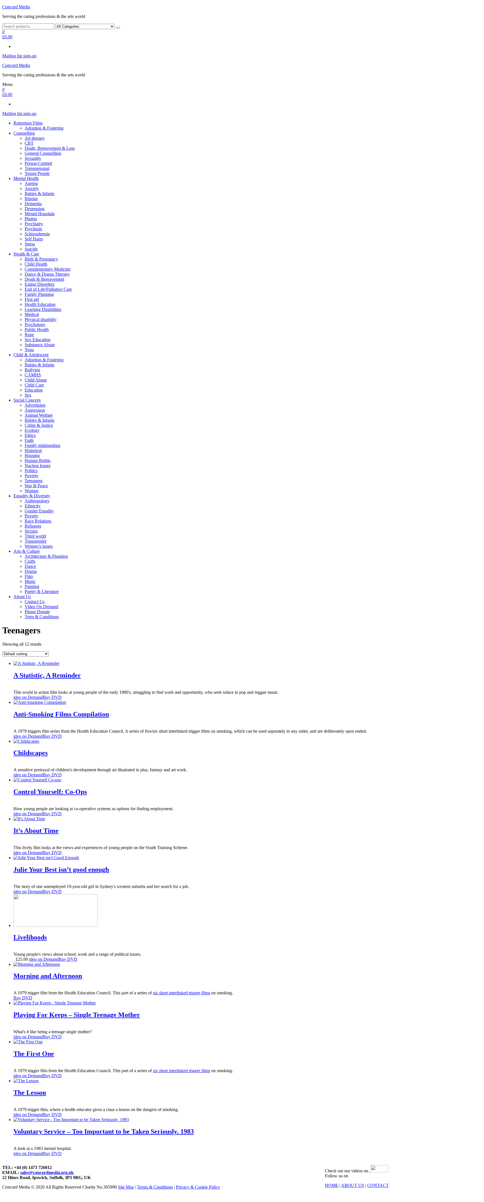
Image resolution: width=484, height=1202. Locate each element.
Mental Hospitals (40, 213)
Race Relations (38, 521)
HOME (331, 1185)
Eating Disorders (39, 284)
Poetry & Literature (42, 591)
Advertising (35, 405)
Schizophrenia (37, 233)
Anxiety (32, 188)
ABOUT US (352, 1185)
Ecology (32, 430)
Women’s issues (39, 546)
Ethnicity (33, 505)
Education (34, 390)
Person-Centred (38, 163)
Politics (31, 470)
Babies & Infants (39, 193)
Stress (30, 244)
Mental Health (26, 178)
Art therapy (35, 138)
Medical (32, 314)
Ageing (31, 183)
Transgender (35, 541)
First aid (32, 299)
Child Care (34, 385)
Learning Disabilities (43, 309)
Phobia (31, 218)
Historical (33, 450)
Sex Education (37, 339)
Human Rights (37, 460)
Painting (32, 586)
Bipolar (31, 198)
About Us (22, 596)
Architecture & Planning (46, 556)
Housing (32, 455)
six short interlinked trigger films (181, 992)
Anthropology (37, 500)
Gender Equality (39, 511)
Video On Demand (41, 606)
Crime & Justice (39, 425)
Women (31, 490)
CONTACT (378, 1185)
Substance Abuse (40, 344)
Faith (29, 440)
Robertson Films (28, 123)
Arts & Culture (26, 551)
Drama (31, 571)
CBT (29, 143)
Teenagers (34, 480)
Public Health (37, 329)
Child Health (36, 264)
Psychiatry (34, 223)
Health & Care (26, 254)
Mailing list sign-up (19, 55)
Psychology (35, 324)
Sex (28, 395)
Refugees (33, 526)
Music (30, 581)
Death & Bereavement (44, 279)
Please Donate (37, 611)
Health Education (40, 304)
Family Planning (39, 294)
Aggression (35, 410)
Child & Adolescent (30, 354)
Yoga (29, 349)
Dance (30, 566)
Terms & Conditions (155, 1187)
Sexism (31, 531)
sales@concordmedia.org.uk (47, 1172)
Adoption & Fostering (44, 128)
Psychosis (33, 228)
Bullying (32, 369)
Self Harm (34, 238)
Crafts (30, 561)
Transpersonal (37, 168)
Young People (37, 173)
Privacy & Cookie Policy (198, 1187)
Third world (35, 536)
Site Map (126, 1187)
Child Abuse (36, 380)
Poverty (31, 475)
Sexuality (33, 158)
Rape (29, 334)
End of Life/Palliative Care (48, 289)
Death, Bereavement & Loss (50, 148)
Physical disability (41, 319)
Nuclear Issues (37, 465)
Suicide (31, 249)
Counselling (24, 133)
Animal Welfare (39, 415)
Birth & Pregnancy (41, 259)
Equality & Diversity (31, 495)
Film (29, 576)
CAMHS (33, 374)
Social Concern (27, 400)
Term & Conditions (42, 616)
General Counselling (43, 153)
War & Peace (36, 485)
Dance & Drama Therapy (47, 274)
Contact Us (35, 601)
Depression (35, 208)
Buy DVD (52, 697)
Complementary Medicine (48, 269)
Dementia (33, 203)
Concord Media (16, 6)
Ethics (30, 435)
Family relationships (42, 445)
